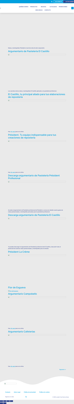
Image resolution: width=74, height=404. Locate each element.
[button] (72, 8)
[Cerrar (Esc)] (11, 401)
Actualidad (53, 6)
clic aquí (13, 131)
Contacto (48, 10)
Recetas (43, 6)
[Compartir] (8, 401)
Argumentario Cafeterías (21, 331)
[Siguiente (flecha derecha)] (4, 403)
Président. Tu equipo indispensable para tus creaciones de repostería (32, 136)
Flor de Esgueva (17, 287)
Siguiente (62, 369)
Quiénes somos (23, 6)
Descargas (38, 10)
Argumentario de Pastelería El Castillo (28, 51)
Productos (33, 6)
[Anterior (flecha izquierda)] (1, 403)
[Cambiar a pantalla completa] (4, 401)
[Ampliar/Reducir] (1, 401)
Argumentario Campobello (22, 293)
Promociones (63, 6)
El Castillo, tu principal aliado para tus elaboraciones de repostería (36, 95)
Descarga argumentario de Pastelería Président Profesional (34, 177)
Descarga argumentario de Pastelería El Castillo (34, 215)
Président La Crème (19, 251)
